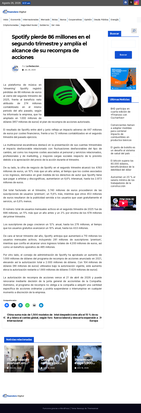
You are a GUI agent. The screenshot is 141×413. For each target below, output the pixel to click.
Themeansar (92, 408)
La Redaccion (32, 66)
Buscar (114, 33)
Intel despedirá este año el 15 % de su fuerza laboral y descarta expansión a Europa (76, 317)
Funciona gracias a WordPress (56, 408)
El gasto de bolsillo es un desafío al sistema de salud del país (123, 150)
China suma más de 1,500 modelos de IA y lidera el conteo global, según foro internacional (29, 317)
